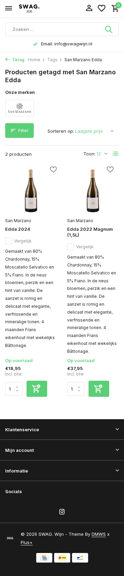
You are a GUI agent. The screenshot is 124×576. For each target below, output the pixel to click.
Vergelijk (23, 240)
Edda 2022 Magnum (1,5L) (90, 232)
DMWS (99, 534)
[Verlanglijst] (101, 8)
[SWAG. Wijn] (36, 8)
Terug (17, 59)
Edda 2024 (17, 229)
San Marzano (18, 220)
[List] (116, 154)
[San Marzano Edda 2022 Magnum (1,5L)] (93, 191)
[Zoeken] (109, 29)
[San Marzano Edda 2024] (31, 191)
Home (34, 59)
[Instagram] (62, 512)
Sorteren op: (61, 131)
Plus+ (27, 542)
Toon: (89, 153)
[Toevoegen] (37, 389)
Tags (52, 59)
